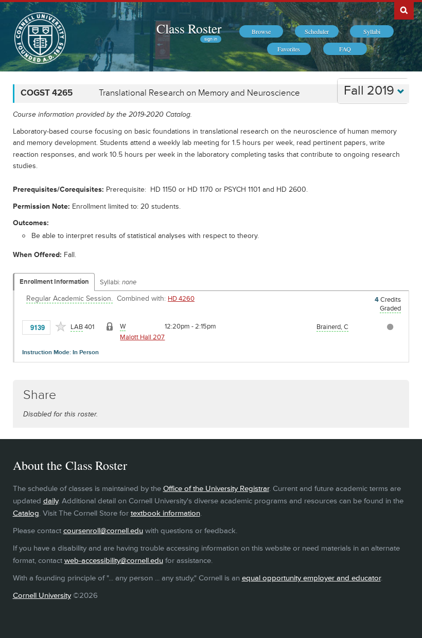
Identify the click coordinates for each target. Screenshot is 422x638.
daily (50, 501)
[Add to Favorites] (60, 326)
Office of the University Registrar (216, 489)
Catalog (26, 513)
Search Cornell (404, 10)
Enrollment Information (54, 282)
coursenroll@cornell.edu (103, 531)
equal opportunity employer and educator (311, 578)
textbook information (165, 513)
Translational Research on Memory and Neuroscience (199, 93)
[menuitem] (261, 31)
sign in (210, 39)
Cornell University (42, 595)
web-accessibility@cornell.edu (113, 561)
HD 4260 (181, 299)
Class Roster (188, 28)
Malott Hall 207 (142, 337)
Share (39, 395)
